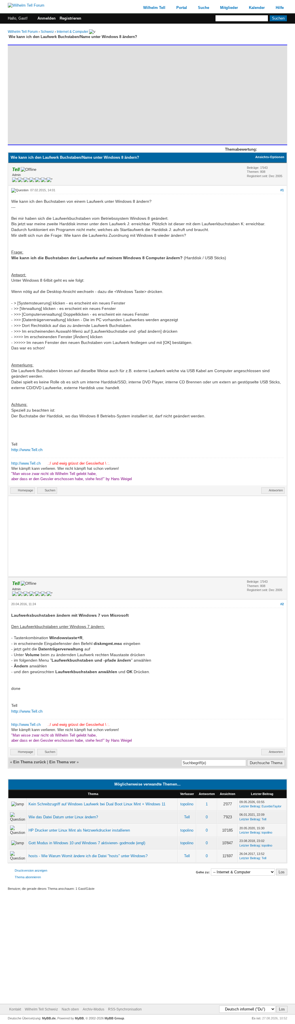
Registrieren (70, 18)
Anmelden (46, 18)
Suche (203, 7)
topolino (186, 804)
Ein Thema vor (62, 762)
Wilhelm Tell (154, 7)
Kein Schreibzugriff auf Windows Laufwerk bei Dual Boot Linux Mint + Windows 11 (97, 804)
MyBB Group (114, 1018)
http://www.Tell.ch (27, 449)
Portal (181, 7)
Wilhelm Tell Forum (23, 32)
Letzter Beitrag (249, 806)
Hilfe (280, 7)
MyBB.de (49, 1018)
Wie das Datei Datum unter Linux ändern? (63, 817)
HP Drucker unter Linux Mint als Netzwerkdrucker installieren (79, 830)
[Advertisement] (147, 92)
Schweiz (47, 32)
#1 (282, 190)
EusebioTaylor (271, 806)
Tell (187, 817)
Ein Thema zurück (29, 762)
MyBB (79, 1018)
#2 (282, 604)
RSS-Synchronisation (125, 1009)
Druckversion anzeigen (31, 870)
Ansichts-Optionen (269, 157)
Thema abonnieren (28, 877)
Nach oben (70, 1009)
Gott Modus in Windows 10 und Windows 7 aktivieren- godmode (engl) (87, 843)
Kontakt (15, 1009)
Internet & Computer (72, 32)
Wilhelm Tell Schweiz (41, 1009)
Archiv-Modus (93, 1009)
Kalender (257, 7)
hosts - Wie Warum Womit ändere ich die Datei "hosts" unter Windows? (88, 856)
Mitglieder (229, 7)
